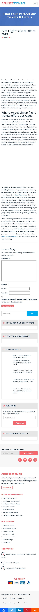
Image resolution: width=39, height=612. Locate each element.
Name (4, 284)
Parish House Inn (8, 509)
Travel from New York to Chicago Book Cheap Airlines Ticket (22, 363)
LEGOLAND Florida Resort (11, 501)
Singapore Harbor (8, 507)
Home (5, 598)
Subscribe (20, 423)
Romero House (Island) (10, 512)
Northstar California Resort (11, 504)
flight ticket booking (8, 236)
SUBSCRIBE (29, 453)
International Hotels (9, 537)
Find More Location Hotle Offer (13, 515)
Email (3, 289)
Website (4, 293)
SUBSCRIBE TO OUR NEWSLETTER (13, 449)
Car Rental (6, 542)
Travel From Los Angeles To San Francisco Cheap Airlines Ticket (23, 380)
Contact (26, 603)
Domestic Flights (8, 525)
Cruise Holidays (8, 540)
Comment (5, 259)
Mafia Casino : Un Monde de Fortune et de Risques (22, 356)
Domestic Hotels (8, 534)
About (19, 603)
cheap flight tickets (21, 195)
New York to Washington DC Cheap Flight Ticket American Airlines (22, 391)
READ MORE (7, 487)
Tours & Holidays (8, 531)
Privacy (12, 598)
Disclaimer (21, 598)
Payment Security (9, 603)
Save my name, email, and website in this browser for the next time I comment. (19, 300)
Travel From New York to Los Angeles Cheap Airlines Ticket (22, 371)
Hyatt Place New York (10, 498)
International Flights (9, 528)
